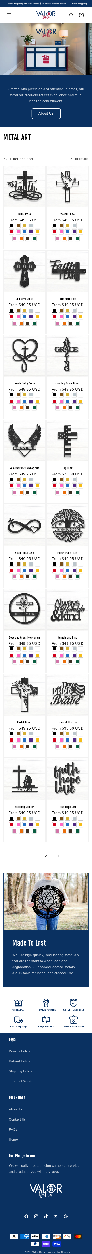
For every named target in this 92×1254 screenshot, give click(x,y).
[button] (9, 15)
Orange (21, 238)
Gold (24, 225)
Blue (24, 231)
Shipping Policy (20, 1071)
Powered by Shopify (58, 1252)
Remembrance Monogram (24, 468)
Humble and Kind (67, 637)
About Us (46, 113)
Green (34, 238)
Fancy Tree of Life (67, 552)
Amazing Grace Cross (67, 383)
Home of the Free (68, 722)
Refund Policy (19, 1061)
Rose (14, 238)
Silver (31, 225)
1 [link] (34, 856)
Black (11, 225)
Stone (27, 238)
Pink (18, 231)
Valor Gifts (38, 1252)
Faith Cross (24, 214)
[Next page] (58, 856)
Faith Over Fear (67, 299)
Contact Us (17, 1119)
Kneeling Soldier (24, 807)
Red (11, 231)
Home (13, 1139)
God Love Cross (24, 299)
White (37, 225)
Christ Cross (24, 722)
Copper (18, 225)
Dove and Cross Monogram (24, 637)
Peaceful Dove (68, 214)
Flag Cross (68, 468)
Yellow (37, 231)
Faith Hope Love (68, 807)
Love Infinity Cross (24, 383)
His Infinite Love (24, 552)
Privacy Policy (19, 1051)
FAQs (13, 1129)
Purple (31, 231)
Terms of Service (22, 1081)
